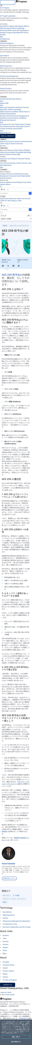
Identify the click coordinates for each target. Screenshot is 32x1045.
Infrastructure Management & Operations (16, 921)
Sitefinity (15, 112)
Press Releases (17, 182)
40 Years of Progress (10, 980)
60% (20, 604)
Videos (2, 152)
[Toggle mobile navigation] (1, 212)
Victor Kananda (8, 864)
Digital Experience (6, 66)
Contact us (7, 985)
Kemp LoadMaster (20, 118)
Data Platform (4, 26)
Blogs (29, 152)
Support (3, 139)
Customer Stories (11, 154)
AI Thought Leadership (7, 16)
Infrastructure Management (9, 76)
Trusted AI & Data (6, 99)
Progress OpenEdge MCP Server (17, 32)
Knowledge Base (21, 152)
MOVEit (13, 114)
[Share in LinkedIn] (13, 266)
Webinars (27, 150)
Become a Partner (16, 163)
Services (3, 146)
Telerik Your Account (24, 198)
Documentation (10, 152)
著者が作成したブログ (8, 878)
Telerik (21, 112)
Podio (8, 114)
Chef (7, 116)
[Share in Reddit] (19, 266)
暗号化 (5, 902)
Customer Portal (19, 141)
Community (19, 143)
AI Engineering (5, 39)
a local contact (10, 994)
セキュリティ (6, 895)
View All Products (8, 136)
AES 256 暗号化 (11, 274)
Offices (8, 184)
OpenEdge (17, 109)
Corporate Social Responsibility (19, 176)
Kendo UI (27, 112)
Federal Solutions (6, 88)
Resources (4, 148)
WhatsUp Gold (5, 120)
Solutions (4, 41)
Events (2, 154)
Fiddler (28, 124)
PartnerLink (12, 198)
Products (4, 97)
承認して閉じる (16, 1036)
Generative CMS (5, 30)
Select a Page (6, 219)
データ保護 (16, 895)
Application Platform (7, 109)
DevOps (2, 116)
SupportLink (4, 198)
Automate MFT (11, 130)
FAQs (18, 154)
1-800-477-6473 (5, 201)
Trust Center (27, 182)
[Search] (1, 186)
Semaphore (11, 107)
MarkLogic (3, 107)
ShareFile (3, 114)
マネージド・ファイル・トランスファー (14, 899)
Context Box (15, 30)
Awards (5, 968)
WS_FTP (8, 133)
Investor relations (8, 971)
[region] (16, 1032)
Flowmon (11, 118)
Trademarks (23, 1018)
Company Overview (6, 174)
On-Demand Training (23, 158)
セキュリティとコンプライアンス (19, 225)
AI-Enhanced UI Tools (7, 124)
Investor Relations (6, 182)
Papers (21, 150)
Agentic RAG (14, 26)
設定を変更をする (16, 1041)
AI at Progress (4, 8)
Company (4, 169)
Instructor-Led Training (7, 158)
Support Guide (10, 143)
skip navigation (7, 2)
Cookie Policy (9, 1033)
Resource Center (13, 150)
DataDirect (19, 107)
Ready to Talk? (17, 201)
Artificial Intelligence (7, 43)
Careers (2, 184)
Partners (3, 161)
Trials (4, 938)
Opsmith (3, 36)
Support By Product (6, 141)
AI (1, 5)
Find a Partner (5, 163)
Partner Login (26, 163)
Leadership (17, 174)
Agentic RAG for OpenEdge (15, 28)
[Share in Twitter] (8, 266)
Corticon (26, 107)
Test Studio (4, 126)
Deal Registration (5, 166)
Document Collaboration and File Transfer (17, 927)
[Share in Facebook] (3, 266)
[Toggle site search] (1, 203)
